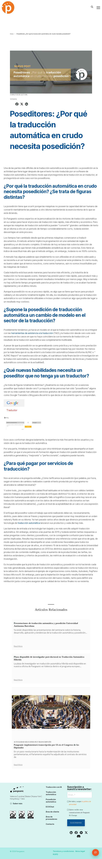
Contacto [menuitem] (50, 824)
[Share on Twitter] (21, 104)
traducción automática (29, 523)
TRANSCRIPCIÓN (44, 742)
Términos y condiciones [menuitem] (63, 851)
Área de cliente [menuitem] (52, 812)
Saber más (17, 803)
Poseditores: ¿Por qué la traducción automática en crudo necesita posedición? (43, 34)
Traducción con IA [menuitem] (54, 787)
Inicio (11, 34)
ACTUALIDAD (19, 742)
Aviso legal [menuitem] (80, 851)
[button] (98, 7)
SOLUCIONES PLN (31, 742)
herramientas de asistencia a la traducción (32, 333)
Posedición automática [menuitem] (51, 800)
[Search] (92, 6)
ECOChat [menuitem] (50, 807)
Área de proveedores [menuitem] (51, 818)
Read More (18, 646)
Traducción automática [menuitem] (51, 793)
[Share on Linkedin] (26, 104)
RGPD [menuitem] (55, 854)
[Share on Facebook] (17, 104)
